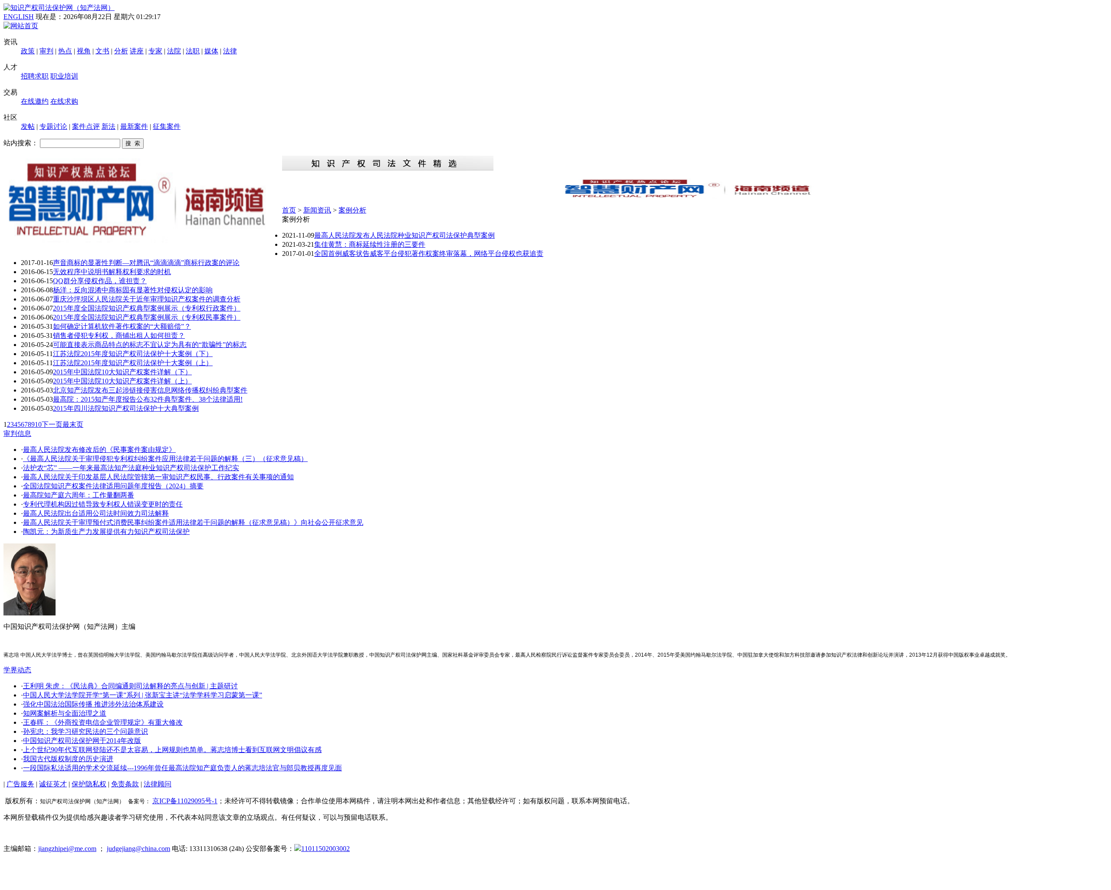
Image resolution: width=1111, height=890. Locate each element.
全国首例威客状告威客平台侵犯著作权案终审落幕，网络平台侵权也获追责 (428, 253)
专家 (155, 51)
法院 (174, 51)
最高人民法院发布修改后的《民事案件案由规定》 (99, 449)
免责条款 (125, 784)
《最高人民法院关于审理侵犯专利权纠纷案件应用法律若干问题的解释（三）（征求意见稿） (165, 458)
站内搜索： (20, 143)
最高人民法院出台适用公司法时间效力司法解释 (96, 513)
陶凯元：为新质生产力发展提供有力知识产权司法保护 (106, 531)
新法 (108, 126)
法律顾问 (157, 784)
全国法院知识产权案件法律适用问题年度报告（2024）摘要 (113, 486)
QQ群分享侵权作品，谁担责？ (100, 281)
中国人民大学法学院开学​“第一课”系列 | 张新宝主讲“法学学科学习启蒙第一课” (142, 695)
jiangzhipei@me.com (67, 848)
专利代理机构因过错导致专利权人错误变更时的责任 (103, 504)
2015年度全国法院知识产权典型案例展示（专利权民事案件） (146, 317)
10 (38, 424)
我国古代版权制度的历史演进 (68, 758)
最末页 (72, 424)
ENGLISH (18, 16)
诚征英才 (53, 784)
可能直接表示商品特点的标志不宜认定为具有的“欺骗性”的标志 (150, 344)
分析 (121, 51)
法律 (230, 51)
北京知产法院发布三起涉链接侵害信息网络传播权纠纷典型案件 (150, 390)
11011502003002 (325, 848)
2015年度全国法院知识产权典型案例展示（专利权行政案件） (146, 308)
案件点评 (86, 126)
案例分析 (352, 210)
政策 (28, 51)
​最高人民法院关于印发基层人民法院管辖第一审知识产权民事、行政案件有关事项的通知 (158, 477)
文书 (102, 51)
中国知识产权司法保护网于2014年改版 (82, 740)
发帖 (28, 126)
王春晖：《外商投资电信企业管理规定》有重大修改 (103, 722)
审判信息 (17, 433)
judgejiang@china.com (138, 848)
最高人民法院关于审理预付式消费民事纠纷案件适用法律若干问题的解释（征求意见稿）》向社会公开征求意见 (193, 522)
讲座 (137, 51)
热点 (65, 51)
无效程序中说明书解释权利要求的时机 (112, 271)
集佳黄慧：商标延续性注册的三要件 (369, 244)
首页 (289, 210)
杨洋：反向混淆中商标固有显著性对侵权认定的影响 (133, 290)
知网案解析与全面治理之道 (64, 713)
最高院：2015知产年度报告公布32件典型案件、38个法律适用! (148, 399)
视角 (84, 51)
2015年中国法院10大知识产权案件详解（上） (122, 381)
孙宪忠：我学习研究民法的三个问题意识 (85, 731)
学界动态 (17, 670)
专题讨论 (53, 126)
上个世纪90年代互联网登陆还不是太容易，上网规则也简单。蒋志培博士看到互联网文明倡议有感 (172, 749)
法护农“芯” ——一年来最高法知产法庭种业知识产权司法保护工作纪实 (131, 467)
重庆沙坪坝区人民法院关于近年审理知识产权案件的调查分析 (146, 299)
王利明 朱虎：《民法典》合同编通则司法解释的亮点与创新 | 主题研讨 (130, 686)
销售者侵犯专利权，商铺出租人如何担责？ (119, 335)
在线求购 (64, 101)
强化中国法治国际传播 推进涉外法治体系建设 (93, 704)
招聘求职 (35, 76)
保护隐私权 (89, 784)
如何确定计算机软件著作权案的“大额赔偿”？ (122, 326)
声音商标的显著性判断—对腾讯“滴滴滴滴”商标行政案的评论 (146, 262)
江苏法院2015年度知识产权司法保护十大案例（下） (133, 353)
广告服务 (20, 784)
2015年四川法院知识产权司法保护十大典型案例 (126, 408)
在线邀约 (35, 101)
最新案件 (134, 126)
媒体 (211, 51)
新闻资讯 (317, 210)
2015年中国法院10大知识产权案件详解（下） (122, 372)
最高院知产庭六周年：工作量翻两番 (78, 495)
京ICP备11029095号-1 (184, 801)
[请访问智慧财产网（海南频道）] (694, 196)
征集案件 (167, 126)
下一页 (52, 424)
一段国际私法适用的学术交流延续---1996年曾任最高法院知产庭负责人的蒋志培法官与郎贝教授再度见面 (182, 768)
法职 (193, 51)
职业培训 (64, 76)
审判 (46, 51)
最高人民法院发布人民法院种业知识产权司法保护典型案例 (404, 235)
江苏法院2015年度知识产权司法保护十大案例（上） (133, 362)
